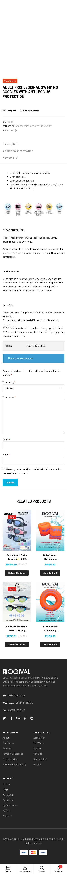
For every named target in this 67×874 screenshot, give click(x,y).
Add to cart (50, 572)
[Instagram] (32, 718)
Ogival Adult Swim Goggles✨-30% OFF (17, 557)
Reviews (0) (10, 157)
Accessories (22, 126)
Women (48, 126)
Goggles (35, 126)
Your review (9, 397)
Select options (16, 572)
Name (6, 439)
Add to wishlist (31, 110)
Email (6, 454)
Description (10, 144)
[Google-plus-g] (18, 718)
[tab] (33, 144)
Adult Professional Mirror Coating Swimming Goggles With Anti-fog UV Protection (17, 629)
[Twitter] (4, 718)
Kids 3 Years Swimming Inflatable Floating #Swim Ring (50, 629)
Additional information (18, 151)
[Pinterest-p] (25, 718)
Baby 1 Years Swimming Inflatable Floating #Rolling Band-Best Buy (50, 557)
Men (42, 126)
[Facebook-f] (11, 718)
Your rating (9, 382)
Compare (11, 110)
